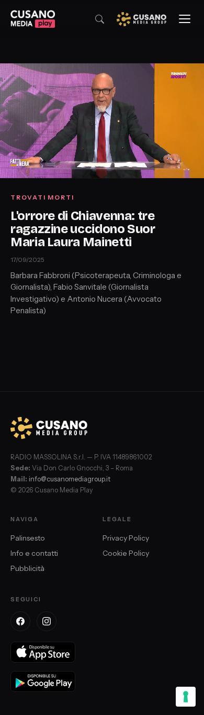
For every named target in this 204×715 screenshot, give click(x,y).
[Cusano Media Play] (32, 19)
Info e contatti (34, 553)
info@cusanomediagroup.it (69, 479)
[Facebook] (20, 621)
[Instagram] (46, 621)
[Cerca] (99, 19)
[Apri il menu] (185, 19)
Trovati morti (42, 197)
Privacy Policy (126, 538)
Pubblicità (27, 568)
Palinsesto (27, 538)
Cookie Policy (126, 553)
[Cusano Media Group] (141, 19)
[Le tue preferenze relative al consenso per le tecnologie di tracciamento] (186, 697)
